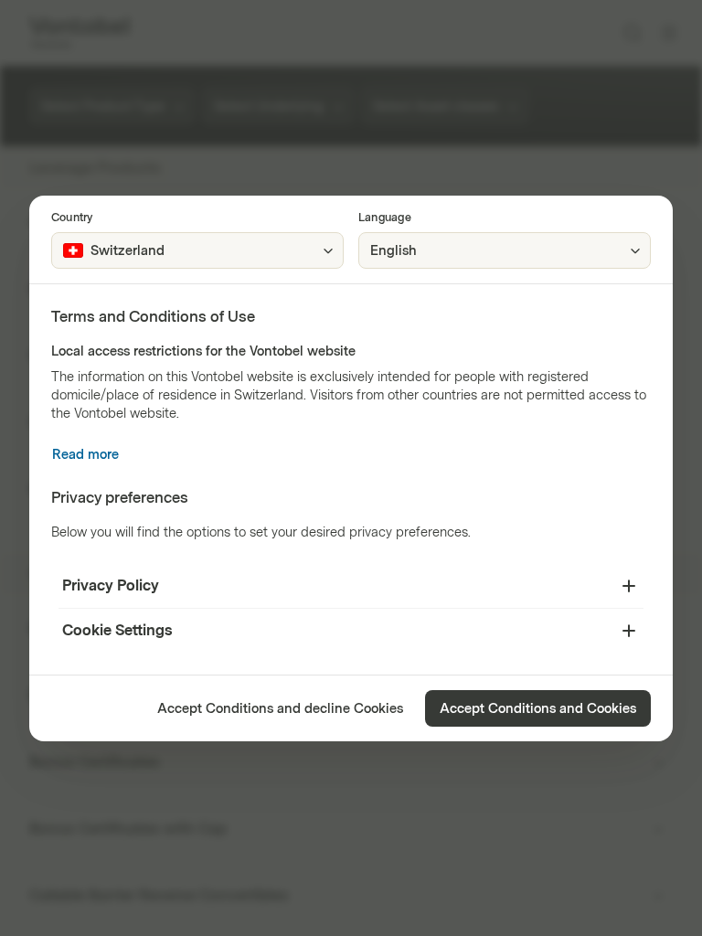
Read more (85, 455)
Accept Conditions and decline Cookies (280, 709)
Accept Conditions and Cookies (538, 709)
